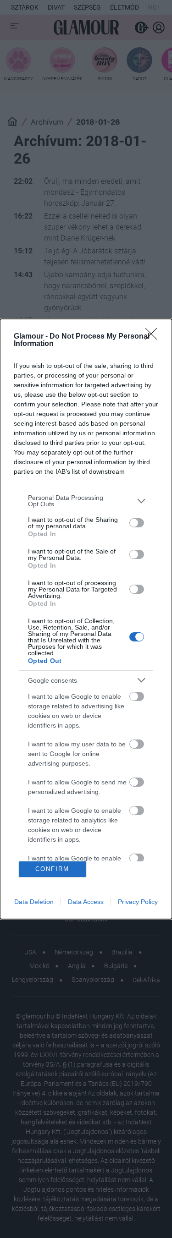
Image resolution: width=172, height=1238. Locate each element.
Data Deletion (34, 901)
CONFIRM (52, 869)
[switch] (136, 522)
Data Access (86, 901)
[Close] (154, 336)
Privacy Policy (138, 901)
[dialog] (86, 619)
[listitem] (86, 500)
